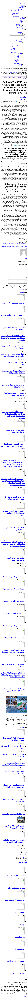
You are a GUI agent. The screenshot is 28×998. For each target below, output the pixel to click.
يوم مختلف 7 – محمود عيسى (14, 900)
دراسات (23, 17)
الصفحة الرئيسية (21, 3)
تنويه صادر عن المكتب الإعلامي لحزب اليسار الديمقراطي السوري (14, 513)
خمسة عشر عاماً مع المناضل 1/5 (13, 626)
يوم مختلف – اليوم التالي (16, 961)
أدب (21, 22)
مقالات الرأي (21, 7)
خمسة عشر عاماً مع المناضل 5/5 (13, 577)
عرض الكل (22, 292)
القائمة (25, 37)
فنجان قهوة (16, 16)
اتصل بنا (23, 29)
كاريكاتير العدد (18, 25)
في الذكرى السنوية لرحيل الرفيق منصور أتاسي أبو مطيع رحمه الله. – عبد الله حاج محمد (13, 675)
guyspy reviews (23, 97)
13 (17, 855)
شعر (21, 20)
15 (25, 857)
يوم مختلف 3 (20, 949)
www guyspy (7, 207)
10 (21, 855)
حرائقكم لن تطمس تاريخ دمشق (13, 303)
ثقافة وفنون (22, 18)
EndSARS (5, 131)
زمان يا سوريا (15, 13)
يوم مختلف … (20, 937)
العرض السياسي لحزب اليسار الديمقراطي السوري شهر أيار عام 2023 (13, 446)
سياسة (23, 6)
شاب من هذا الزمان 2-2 (16, 875)
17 (21, 857)
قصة (20, 21)
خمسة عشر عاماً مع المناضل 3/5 (13, 601)
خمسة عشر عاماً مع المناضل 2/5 (13, 613)
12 (18, 855)
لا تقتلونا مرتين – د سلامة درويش (13, 315)
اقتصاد (23, 5)
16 (23, 857)
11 (20, 855)
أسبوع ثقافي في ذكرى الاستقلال (13, 814)
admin (26, 258)
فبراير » (21, 862)
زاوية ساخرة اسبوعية (14, 14)
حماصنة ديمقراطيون (14, 10)
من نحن (23, 28)
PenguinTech (24, 996)
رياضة (17, 11)
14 (26, 857)
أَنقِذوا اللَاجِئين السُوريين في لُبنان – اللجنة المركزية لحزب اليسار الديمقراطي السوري (13, 544)
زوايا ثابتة (19, 9)
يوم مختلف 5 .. (19, 924)
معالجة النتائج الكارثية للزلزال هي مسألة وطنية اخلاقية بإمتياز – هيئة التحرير (13, 338)
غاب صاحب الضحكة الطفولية (14, 638)
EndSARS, (16, 101)
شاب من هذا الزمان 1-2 (16, 888)
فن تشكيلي (19, 24)
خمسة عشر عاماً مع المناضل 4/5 (13, 589)
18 (20, 857)
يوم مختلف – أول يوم (17, 973)
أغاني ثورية (19, 26)
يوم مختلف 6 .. (19, 912)
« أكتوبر (25, 862)
